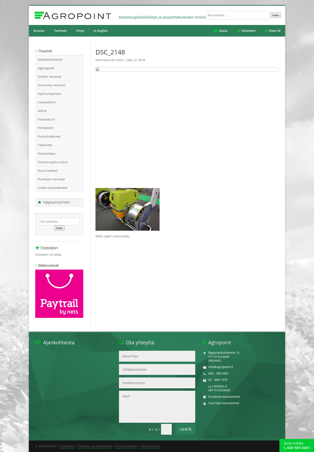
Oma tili (274, 31)
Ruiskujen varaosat (51, 179)
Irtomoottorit (47, 102)
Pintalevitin (46, 128)
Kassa (223, 31)
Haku (275, 15)
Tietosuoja (66, 446)
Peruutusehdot (126, 446)
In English (101, 31)
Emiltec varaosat (49, 77)
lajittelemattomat (50, 59)
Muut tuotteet (48, 171)
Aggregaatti (46, 68)
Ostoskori (248, 31)
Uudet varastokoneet (52, 188)
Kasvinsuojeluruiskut (53, 162)
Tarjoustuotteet (56, 202)
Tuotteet (60, 31)
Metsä (42, 111)
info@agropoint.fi (220, 367)
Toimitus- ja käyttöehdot (95, 446)
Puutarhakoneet (49, 136)
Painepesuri (46, 119)
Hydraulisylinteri (50, 94)
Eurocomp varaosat (51, 85)
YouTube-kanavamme (223, 403)
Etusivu (39, 31)
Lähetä (185, 429)
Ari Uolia (117, 60)
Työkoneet (45, 145)
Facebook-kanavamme (224, 397)
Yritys (80, 31)
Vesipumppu (47, 153)
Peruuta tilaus (150, 446)
